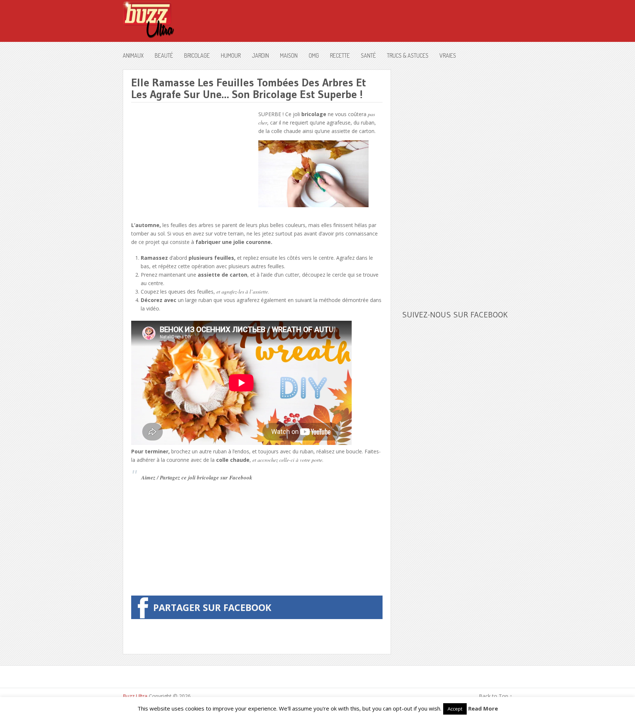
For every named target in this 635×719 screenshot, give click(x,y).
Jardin (260, 55)
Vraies (448, 55)
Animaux (133, 55)
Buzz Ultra (135, 696)
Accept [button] (455, 708)
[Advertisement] (193, 161)
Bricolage (197, 55)
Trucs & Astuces (407, 55)
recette (340, 55)
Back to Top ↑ (495, 696)
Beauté (164, 55)
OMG (314, 55)
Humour (231, 55)
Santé (368, 55)
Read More (483, 708)
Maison (289, 55)
